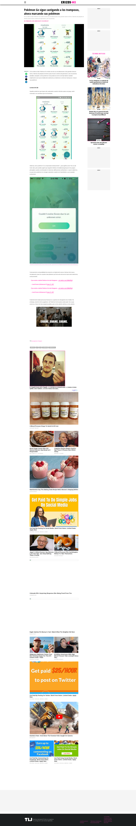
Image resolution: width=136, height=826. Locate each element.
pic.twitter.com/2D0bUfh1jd (65, 280)
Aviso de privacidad (94, 822)
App (37, 347)
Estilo (99, 140)
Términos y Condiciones (95, 821)
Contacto (82, 822)
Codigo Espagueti (108, 819)
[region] (40, 774)
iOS (40, 347)
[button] (26, 74)
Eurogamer (34, 341)
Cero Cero (106, 822)
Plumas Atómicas (108, 821)
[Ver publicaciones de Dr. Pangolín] (47, 386)
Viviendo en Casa (107, 818)
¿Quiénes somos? (84, 821)
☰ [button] (25, 2)
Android (32, 347)
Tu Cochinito (107, 816)
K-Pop (98, 78)
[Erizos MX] (68, 2)
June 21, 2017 (50, 284)
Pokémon (44, 347)
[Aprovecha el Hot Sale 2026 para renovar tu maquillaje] (98, 129)
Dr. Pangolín (27, 21)
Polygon (40, 341)
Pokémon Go (52, 347)
